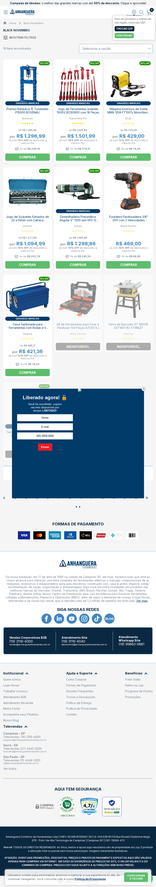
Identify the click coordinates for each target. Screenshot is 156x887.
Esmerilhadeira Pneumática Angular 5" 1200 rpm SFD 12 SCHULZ (78, 220)
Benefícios (133, 673)
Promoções (133, 697)
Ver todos (9, 768)
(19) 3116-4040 (73, 641)
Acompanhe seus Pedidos (20, 714)
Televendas (12, 726)
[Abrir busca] (141, 12)
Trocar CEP (124, 28)
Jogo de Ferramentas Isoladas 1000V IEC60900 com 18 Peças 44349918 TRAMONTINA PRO (78, 112)
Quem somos (12, 679)
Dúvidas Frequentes (79, 691)
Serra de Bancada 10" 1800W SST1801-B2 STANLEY (128, 326)
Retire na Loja (134, 685)
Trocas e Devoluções (80, 697)
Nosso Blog (11, 720)
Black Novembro (33, 23)
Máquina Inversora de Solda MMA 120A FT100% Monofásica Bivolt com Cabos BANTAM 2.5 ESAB (128, 114)
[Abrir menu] (6, 12)
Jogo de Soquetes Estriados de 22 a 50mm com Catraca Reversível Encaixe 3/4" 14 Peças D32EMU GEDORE (27, 222)
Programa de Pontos (139, 691)
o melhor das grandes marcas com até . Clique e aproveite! (78, 3)
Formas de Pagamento (81, 685)
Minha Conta (11, 708)
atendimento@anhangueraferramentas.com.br (84, 644)
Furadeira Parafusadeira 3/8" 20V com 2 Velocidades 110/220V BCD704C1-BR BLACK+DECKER (128, 222)
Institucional (13, 673)
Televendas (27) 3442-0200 (22, 748)
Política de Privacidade (81, 708)
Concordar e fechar (136, 877)
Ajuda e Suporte (79, 673)
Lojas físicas (11, 685)
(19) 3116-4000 (21, 641)
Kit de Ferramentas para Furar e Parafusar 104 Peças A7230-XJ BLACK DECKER (78, 328)
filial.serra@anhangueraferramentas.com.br (25, 751)
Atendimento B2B (14, 697)
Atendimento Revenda (18, 703)
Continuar (124, 35)
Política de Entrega (78, 703)
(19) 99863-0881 (131, 644)
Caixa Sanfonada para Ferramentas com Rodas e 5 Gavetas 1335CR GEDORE (27, 328)
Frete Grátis (133, 679)
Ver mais (142, 600)
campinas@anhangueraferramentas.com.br (24, 740)
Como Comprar (76, 679)
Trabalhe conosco (15, 691)
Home (12, 23)
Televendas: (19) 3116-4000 (22, 737)
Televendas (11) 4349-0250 (21, 760)
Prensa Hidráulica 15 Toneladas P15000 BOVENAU (27, 110)
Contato (71, 714)
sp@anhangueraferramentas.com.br (21, 763)
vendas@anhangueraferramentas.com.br (29, 644)
